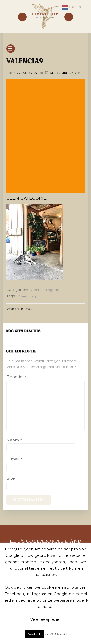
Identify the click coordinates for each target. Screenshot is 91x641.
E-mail (14, 459)
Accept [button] (34, 634)
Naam (14, 440)
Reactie (16, 376)
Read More (56, 634)
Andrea (29, 73)
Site (10, 478)
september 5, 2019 (65, 73)
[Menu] (22, 17)
